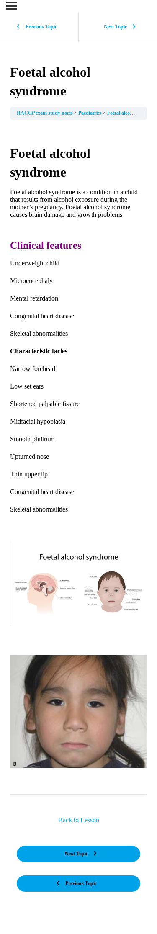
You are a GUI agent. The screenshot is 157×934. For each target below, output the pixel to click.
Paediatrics (90, 113)
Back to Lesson (78, 819)
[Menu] (11, 6)
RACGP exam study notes (45, 113)
